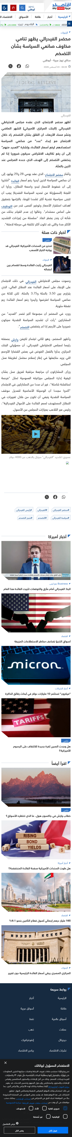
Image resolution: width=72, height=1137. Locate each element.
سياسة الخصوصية (13, 1102)
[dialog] (36, 1098)
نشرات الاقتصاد (57, 1049)
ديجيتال (62, 1039)
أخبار (31, 997)
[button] (31, 7)
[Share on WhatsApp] (27, 66)
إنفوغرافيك (27, 1039)
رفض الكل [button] (19, 1130)
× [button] (5, 1063)
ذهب (31, 1029)
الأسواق (23, 16)
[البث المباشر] (13, 8)
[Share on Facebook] (19, 66)
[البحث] (22, 8)
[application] (36, 434)
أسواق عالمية (59, 1018)
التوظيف (6, 205)
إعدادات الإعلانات (23, 1098)
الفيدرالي (31, 281)
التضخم (24, 326)
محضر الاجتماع (54, 174)
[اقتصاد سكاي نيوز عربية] (58, 6)
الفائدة (15, 180)
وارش (14, 339)
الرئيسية (63, 16)
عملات (62, 1029)
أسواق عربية (27, 1008)
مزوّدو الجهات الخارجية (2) (58, 1086)
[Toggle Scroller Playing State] (69, 23)
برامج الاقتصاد (26, 1049)
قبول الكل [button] (53, 1130)
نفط (31, 1018)
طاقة (63, 1008)
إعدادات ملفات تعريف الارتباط (35, 1102)
